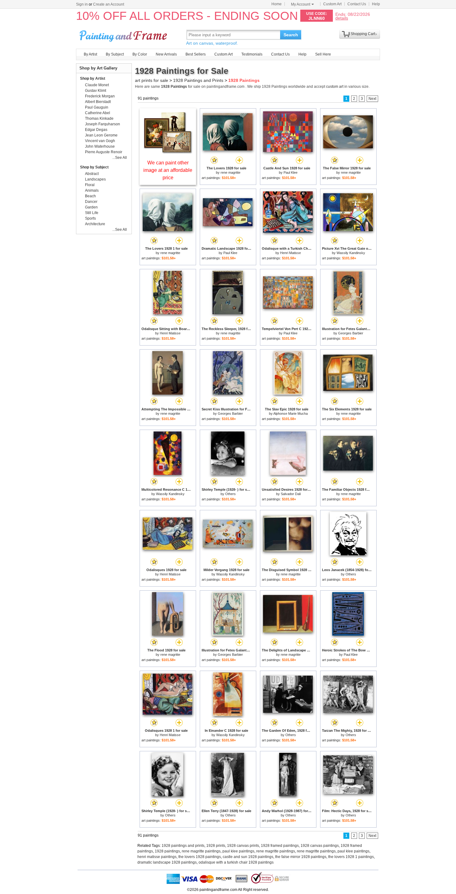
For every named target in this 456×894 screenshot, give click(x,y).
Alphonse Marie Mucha (290, 413)
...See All (119, 157)
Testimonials (251, 54)
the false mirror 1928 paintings (300, 857)
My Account (300, 4)
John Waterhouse (100, 146)
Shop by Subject (94, 167)
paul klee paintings (238, 851)
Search (291, 34)
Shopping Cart (363, 34)
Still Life (91, 213)
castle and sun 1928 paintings (248, 857)
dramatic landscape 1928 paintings (167, 862)
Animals (92, 190)
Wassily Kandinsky (351, 253)
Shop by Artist (92, 78)
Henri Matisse (290, 253)
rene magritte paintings (201, 851)
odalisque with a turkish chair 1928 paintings (236, 862)
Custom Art (332, 4)
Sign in (82, 4)
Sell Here (323, 54)
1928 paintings (167, 851)
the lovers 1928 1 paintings (351, 857)
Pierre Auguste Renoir (103, 152)
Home (276, 4)
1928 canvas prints (243, 845)
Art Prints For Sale (124, 35)
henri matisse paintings (157, 857)
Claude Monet (97, 85)
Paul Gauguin (96, 107)
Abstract (92, 174)
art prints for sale (151, 80)
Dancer (91, 201)
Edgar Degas (96, 129)
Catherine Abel (97, 113)
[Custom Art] (168, 152)
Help (376, 4)
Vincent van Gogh (100, 141)
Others (230, 494)
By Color (139, 54)
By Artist (90, 54)
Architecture (95, 224)
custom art (334, 86)
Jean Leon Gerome (101, 135)
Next (372, 98)
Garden (91, 207)
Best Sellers (196, 54)
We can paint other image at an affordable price (167, 170)
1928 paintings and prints (183, 845)
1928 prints (215, 845)
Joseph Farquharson (102, 124)
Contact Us (356, 4)
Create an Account (108, 4)
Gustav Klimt (95, 90)
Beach (90, 196)
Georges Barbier (350, 333)
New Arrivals (166, 54)
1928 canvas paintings (320, 845)
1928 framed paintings (280, 845)
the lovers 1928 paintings (199, 857)
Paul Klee (290, 172)
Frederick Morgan (100, 96)
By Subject (115, 54)
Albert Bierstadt (98, 102)
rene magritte (230, 172)
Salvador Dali (291, 494)
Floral (90, 185)
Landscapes (95, 179)
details (341, 18)
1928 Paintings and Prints (198, 80)
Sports (90, 218)
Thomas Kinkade (99, 118)
